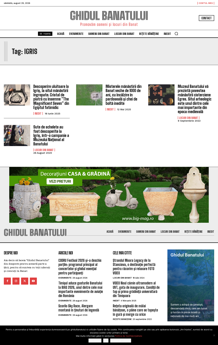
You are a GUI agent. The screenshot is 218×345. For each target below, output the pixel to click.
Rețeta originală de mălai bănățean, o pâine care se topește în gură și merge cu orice (135, 310)
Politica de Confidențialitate (128, 336)
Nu (105, 340)
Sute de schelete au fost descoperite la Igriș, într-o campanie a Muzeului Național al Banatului (51, 135)
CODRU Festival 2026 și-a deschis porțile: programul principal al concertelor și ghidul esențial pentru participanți (79, 266)
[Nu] (214, 335)
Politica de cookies (120, 340)
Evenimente (64, 278)
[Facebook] (7, 281)
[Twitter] (24, 281)
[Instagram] (15, 281)
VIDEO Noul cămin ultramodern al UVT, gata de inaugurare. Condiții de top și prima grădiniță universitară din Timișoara (136, 289)
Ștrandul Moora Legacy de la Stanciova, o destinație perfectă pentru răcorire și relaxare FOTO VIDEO (134, 266)
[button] (176, 33)
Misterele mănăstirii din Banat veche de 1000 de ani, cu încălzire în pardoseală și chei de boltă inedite (124, 95)
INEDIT (38, 113)
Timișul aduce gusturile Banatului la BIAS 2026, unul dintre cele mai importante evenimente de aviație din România (80, 289)
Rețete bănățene (122, 319)
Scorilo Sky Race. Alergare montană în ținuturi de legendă (78, 308)
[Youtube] (33, 281)
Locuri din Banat (188, 117)
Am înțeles (95, 340)
